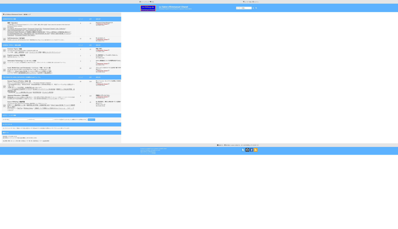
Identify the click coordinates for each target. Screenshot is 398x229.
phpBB (148, 148)
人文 (26, 52)
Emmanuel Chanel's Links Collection (54, 29)
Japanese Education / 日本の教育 (17, 95)
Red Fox (19, 108)
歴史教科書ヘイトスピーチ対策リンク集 (17, 97)
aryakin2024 (46, 141)
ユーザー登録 (12, 115)
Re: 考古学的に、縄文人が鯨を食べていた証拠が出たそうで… (108, 102)
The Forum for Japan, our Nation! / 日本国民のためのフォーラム (22, 77)
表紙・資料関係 (19, 52)
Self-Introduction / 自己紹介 (16, 38)
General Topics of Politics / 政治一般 (19, 81)
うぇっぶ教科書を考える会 (24, 92)
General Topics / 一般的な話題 (12, 45)
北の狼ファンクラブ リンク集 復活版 (44, 89)
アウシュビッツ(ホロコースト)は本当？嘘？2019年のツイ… (108, 68)
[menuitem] (152, 2)
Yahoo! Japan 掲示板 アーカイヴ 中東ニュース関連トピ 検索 (33, 71)
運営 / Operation (12, 23)
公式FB (40, 73)
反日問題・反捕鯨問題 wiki (26, 87)
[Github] (247, 150)
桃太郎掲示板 (37, 92)
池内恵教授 (21, 73)
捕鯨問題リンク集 (20, 105)
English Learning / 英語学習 (16, 55)
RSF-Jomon (100, 104)
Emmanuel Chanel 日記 (35, 29)
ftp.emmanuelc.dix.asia (42, 33)
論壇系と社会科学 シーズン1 (23, 89)
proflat (144, 151)
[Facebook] (251, 150)
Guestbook (10, 35)
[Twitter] (243, 150)
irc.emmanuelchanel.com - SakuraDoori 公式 (20, 33)
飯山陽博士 (48, 73)
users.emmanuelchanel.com (15, 30)
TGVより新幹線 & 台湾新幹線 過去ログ (58, 32)
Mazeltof (151, 151)
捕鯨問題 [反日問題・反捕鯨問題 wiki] (38, 105)
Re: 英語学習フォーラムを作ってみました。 (107, 55)
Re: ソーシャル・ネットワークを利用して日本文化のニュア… (108, 81)
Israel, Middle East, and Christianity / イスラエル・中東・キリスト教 (28, 68)
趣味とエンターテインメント (51, 52)
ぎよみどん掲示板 (47, 92)
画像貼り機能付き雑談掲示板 (36, 32)
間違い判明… (99, 48)
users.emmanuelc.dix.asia (33, 30)
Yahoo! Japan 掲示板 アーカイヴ (60, 33)
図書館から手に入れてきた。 (103, 95)
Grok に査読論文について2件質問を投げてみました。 (108, 61)
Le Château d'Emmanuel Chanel (17, 29)
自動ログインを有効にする (79, 119)
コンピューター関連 (35, 52)
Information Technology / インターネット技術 (21, 61)
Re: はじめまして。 (101, 38)
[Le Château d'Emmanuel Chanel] (149, 8)
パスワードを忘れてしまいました (62, 119)
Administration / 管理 (9, 19)
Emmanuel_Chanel (102, 24)
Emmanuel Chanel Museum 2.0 (16, 32)
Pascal (99, 56)
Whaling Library (28, 108)
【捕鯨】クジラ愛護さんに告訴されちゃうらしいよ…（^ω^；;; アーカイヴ (40, 109)
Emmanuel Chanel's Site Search (25, 35)
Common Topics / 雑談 (14, 49)
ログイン (5, 115)
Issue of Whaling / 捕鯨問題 (16, 102)
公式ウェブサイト (31, 73)
